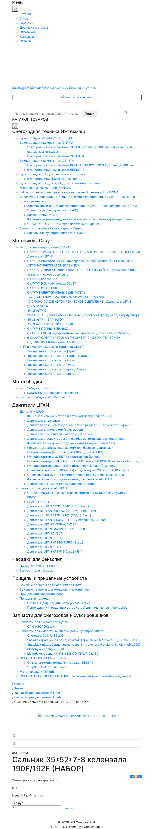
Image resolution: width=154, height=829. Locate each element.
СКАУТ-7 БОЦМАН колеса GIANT (51, 283)
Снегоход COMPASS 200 (45, 635)
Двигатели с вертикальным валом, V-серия (59, 434)
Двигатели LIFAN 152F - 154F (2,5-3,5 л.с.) (58, 506)
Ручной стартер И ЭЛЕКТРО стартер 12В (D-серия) (65, 457)
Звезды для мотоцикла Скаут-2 (51, 360)
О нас (24, 18)
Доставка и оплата (34, 27)
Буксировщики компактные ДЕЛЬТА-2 (56, 170)
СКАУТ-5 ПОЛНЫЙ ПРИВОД (48, 328)
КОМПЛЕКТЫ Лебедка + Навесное (52, 393)
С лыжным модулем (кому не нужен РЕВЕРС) (61, 662)
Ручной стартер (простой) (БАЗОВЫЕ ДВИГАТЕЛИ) (65, 452)
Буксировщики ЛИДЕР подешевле (52, 179)
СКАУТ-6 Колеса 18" (42, 279)
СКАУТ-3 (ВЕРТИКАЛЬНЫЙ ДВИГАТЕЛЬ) (57, 292)
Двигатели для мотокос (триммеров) (55, 429)
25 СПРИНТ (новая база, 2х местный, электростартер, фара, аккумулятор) (83, 315)
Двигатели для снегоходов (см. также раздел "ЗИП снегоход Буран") (79, 425)
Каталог (25, 14)
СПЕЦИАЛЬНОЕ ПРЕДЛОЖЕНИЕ (44, 658)
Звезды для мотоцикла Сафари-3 (52, 351)
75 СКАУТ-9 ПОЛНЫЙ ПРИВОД (50, 324)
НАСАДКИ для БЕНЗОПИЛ (39, 566)
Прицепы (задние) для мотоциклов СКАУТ (59, 603)
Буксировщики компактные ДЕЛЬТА (47, 160)
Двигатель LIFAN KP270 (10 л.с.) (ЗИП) (55, 551)
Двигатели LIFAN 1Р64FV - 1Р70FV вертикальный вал (66, 520)
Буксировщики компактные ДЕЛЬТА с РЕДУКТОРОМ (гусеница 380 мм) (80, 165)
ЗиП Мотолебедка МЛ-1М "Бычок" (45, 397)
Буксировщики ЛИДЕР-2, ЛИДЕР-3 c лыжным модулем (61, 183)
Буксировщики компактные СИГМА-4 (55, 156)
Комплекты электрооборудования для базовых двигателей (71, 443)
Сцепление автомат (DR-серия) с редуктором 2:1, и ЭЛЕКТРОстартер (79, 470)
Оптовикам (28, 32)
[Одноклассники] (136, 776)
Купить (69, 809)
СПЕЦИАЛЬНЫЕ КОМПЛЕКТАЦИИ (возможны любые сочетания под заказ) (75, 676)
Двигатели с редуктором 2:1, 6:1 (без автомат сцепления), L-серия (76, 438)
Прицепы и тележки (35, 598)
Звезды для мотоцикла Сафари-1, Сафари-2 (60, 356)
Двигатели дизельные (43, 420)
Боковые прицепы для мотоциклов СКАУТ (51, 585)
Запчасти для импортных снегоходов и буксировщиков (61, 631)
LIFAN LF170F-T (38, 502)
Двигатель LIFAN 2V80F (44, 533)
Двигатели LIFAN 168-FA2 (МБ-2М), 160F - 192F (62, 511)
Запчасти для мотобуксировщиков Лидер (51, 228)
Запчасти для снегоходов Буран (44, 622)
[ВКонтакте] (132, 776)
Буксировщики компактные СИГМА (46, 142)
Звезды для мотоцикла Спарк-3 (51, 374)
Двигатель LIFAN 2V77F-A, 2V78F (51, 524)
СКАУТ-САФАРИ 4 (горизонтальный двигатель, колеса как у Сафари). (79, 333)
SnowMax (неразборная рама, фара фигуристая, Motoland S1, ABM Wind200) (83, 644)
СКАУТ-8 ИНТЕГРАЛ (42, 288)
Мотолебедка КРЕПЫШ (37, 671)
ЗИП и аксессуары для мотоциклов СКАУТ (52, 346)
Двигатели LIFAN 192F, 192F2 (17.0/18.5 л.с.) (59, 515)
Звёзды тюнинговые (42, 215)
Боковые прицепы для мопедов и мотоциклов (54, 589)
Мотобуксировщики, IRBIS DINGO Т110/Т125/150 (62, 653)
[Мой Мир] (140, 776)
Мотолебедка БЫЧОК (35, 388)
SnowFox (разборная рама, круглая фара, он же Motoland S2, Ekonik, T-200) (83, 640)
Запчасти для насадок (36, 570)
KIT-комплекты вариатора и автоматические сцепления (69, 416)
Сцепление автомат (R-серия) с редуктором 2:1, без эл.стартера (75, 475)
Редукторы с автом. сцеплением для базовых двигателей (70, 447)
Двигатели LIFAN (32, 411)
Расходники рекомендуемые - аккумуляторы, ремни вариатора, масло (80, 219)
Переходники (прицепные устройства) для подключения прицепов (77, 607)
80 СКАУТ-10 (36, 310)
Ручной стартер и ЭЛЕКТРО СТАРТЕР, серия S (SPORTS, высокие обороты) (83, 461)
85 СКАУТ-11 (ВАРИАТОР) (46, 319)
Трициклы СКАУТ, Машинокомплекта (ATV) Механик (66, 297)
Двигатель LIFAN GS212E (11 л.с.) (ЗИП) (56, 529)
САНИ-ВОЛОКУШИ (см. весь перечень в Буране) (63, 224)
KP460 (32, 497)
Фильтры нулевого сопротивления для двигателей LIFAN (69, 479)
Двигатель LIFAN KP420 (44, 547)
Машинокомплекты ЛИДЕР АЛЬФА (45, 188)
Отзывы (25, 41)
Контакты (27, 36)
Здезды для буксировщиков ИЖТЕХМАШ (57, 233)
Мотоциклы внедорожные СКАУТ (44, 247)
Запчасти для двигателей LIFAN (43, 488)
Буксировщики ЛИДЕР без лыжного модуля (52, 174)
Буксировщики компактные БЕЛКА (46, 138)
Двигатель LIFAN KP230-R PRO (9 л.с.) (55, 542)
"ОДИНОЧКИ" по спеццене (46, 667)
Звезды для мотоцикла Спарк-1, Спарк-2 (57, 369)
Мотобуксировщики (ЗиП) (46, 649)
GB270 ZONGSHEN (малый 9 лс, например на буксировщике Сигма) (77, 493)
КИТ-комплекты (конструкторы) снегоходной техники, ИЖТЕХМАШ (71, 192)
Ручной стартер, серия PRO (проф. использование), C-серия (72, 466)
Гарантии (26, 23)
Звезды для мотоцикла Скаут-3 (51, 365)
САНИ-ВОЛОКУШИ (41, 626)
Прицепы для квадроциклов (41, 594)
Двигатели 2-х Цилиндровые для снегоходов (61, 484)
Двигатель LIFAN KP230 (44, 538)
